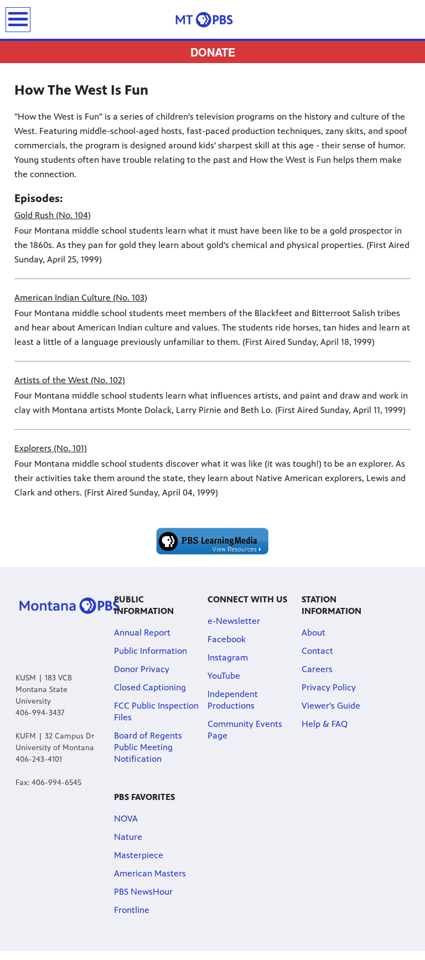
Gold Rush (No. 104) (52, 215)
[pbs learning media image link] (212, 541)
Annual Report (142, 632)
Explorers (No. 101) (50, 448)
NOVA (126, 818)
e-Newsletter (234, 621)
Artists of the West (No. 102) (69, 380)
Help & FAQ (325, 724)
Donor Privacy (141, 669)
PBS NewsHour (143, 891)
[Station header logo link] (212, 19)
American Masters (150, 873)
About (313, 632)
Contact (317, 651)
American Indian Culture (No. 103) (80, 297)
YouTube (224, 675)
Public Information (150, 651)
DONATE (212, 52)
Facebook (227, 639)
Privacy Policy (329, 687)
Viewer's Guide (331, 705)
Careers (317, 669)
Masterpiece (138, 855)
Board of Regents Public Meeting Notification (148, 747)
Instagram (228, 657)
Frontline (131, 910)
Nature (128, 837)
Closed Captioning (150, 687)
